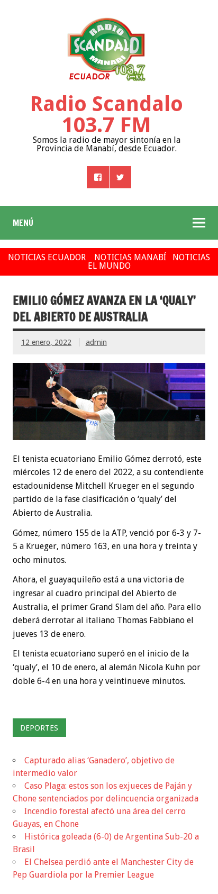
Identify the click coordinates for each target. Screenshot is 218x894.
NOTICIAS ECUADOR (47, 257)
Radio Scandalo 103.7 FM (106, 115)
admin (96, 342)
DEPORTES (39, 728)
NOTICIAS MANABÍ (130, 257)
